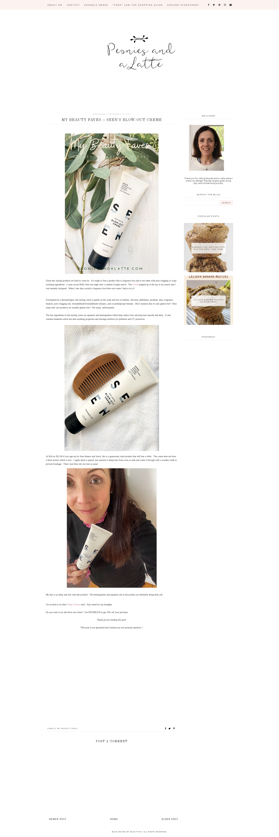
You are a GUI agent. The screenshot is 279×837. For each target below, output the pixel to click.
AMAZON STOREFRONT (183, 5)
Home (114, 819)
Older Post (169, 819)
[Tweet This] (170, 728)
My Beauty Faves (67, 728)
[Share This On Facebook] (165, 728)
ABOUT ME (54, 5)
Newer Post (58, 819)
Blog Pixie (136, 832)
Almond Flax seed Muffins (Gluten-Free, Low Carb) (208, 248)
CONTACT (73, 5)
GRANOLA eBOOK (96, 5)
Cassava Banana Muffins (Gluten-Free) (208, 301)
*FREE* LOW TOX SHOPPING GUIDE (138, 5)
